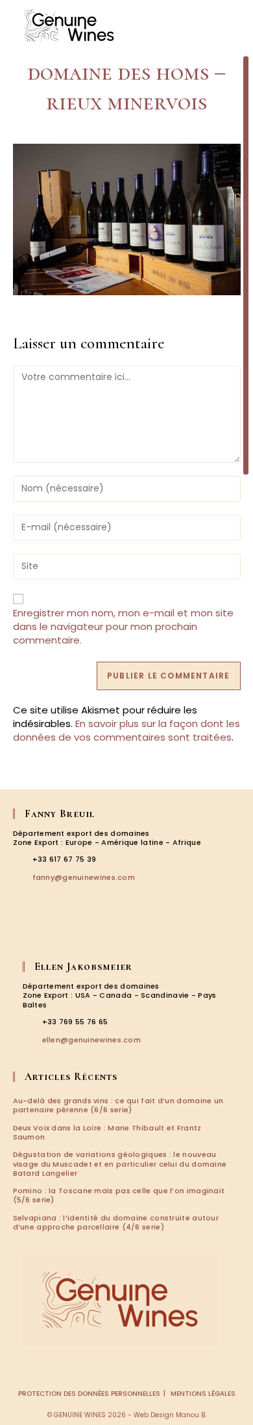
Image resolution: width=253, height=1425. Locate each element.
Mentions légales (203, 1393)
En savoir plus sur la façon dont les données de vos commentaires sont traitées (126, 730)
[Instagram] (40, 933)
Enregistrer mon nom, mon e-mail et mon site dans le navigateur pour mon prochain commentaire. (123, 626)
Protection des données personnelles (89, 1393)
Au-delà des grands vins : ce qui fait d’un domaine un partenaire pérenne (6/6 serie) (118, 1105)
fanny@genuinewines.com (84, 877)
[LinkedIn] (58, 933)
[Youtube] (76, 933)
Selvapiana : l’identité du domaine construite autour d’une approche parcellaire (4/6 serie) (116, 1222)
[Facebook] (22, 933)
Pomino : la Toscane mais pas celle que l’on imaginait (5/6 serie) (119, 1195)
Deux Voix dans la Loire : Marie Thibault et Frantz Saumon (107, 1132)
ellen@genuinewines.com (91, 1040)
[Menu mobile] (233, 25)
